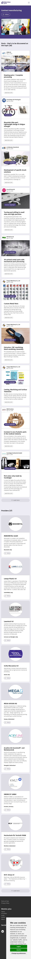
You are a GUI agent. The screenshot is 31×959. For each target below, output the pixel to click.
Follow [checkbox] (8, 553)
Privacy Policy (5, 903)
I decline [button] (18, 950)
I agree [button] (19, 946)
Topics (3, 911)
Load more (16, 500)
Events (3, 917)
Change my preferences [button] (19, 953)
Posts (2, 915)
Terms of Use (5, 901)
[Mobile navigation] (29, 3)
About (3, 919)
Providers (4, 913)
